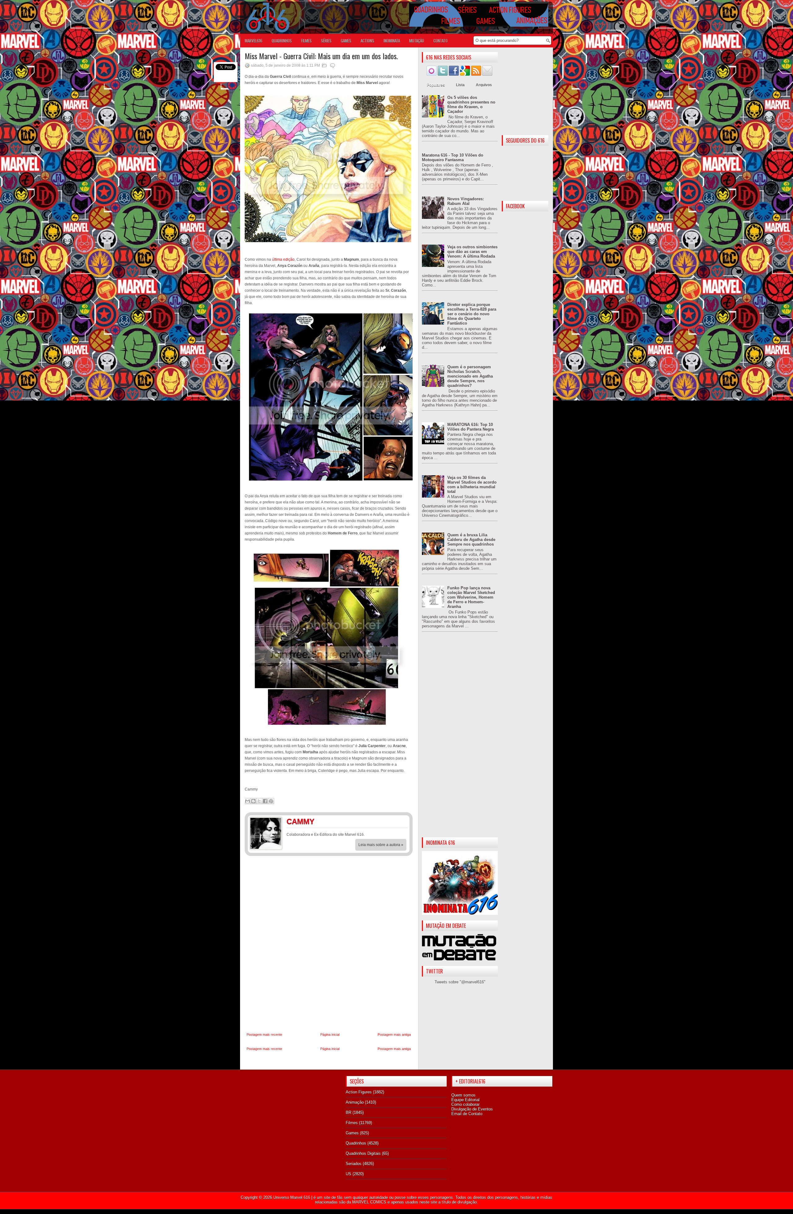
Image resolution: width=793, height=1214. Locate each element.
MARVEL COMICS (369, 1202)
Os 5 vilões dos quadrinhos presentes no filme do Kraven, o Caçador (471, 104)
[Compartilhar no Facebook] (265, 801)
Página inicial (330, 1034)
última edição (283, 259)
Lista (460, 85)
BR (348, 1112)
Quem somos (463, 1095)
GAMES (346, 41)
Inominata (391, 41)
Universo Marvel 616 (291, 1197)
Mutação (416, 41)
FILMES (306, 41)
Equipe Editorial (465, 1099)
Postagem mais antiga (394, 1034)
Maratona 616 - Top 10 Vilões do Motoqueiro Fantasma (452, 157)
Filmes (352, 1122)
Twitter (401, 822)
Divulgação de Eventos (472, 1109)
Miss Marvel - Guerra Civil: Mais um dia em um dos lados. (321, 56)
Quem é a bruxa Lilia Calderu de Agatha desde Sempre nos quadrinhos (471, 540)
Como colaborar (465, 1104)
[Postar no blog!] (253, 801)
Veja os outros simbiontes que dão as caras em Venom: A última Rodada (472, 252)
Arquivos (484, 85)
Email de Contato (466, 1113)
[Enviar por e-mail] (247, 801)
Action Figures (359, 1092)
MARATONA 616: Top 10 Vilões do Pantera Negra (470, 427)
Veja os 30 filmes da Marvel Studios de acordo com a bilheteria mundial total (472, 484)
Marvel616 (253, 41)
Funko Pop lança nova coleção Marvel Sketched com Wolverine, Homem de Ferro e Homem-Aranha (471, 597)
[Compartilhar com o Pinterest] (271, 801)
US (348, 1174)
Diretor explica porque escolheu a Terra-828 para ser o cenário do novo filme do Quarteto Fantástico (471, 314)
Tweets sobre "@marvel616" (460, 982)
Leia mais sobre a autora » (380, 845)
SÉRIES (326, 41)
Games (352, 1133)
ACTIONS (367, 41)
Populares (436, 85)
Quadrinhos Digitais (363, 1153)
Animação (355, 1102)
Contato (440, 41)
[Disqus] (329, 944)
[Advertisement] (460, 740)
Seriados (353, 1163)
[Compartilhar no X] (259, 801)
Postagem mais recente (264, 1034)
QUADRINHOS (282, 41)
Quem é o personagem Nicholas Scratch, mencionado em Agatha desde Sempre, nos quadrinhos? (470, 376)
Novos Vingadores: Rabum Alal (465, 201)
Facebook (389, 822)
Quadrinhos (356, 1143)
